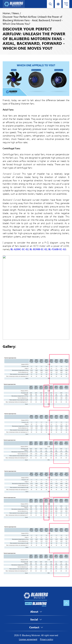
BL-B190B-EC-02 (38, 249)
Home (6, 13)
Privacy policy (46, 639)
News (15, 13)
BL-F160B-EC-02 (57, 249)
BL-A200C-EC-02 (19, 249)
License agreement (28, 639)
